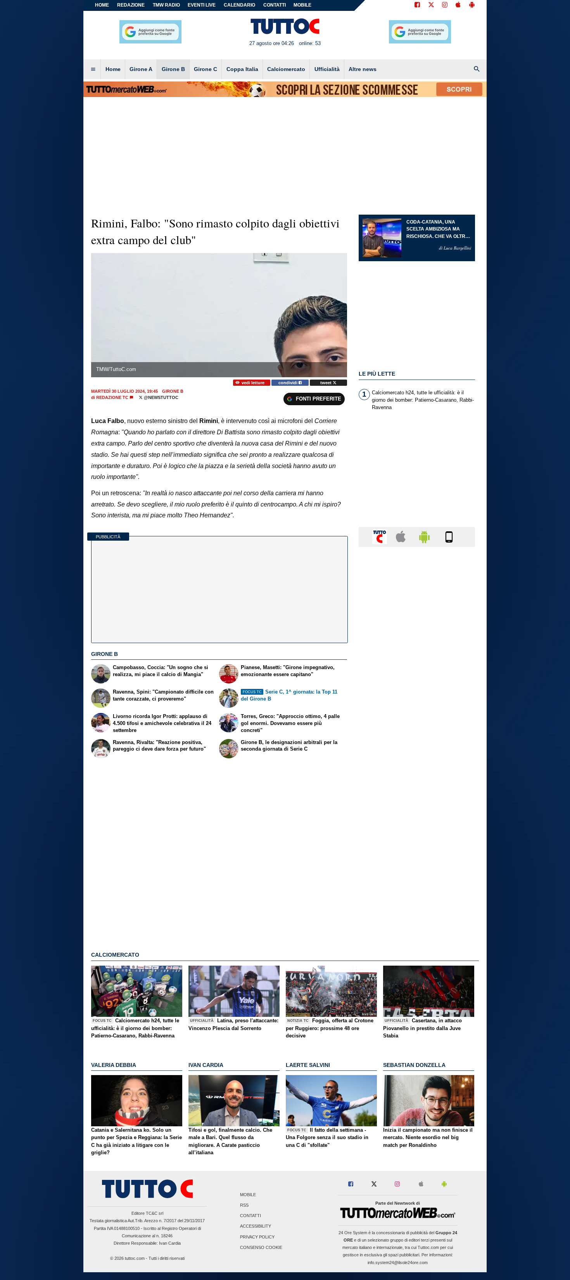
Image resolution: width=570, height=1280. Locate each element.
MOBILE (302, 5)
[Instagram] (445, 5)
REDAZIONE (131, 5)
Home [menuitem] (113, 69)
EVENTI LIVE (202, 5)
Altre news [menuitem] (363, 69)
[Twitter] (431, 5)
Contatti (250, 1216)
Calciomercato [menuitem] (286, 69)
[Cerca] (477, 69)
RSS (244, 1205)
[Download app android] (471, 5)
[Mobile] (449, 536)
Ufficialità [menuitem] (327, 69)
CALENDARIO (239, 5)
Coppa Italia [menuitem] (242, 69)
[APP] (380, 536)
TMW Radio (166, 5)
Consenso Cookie (261, 1247)
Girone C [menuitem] (205, 69)
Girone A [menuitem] (141, 69)
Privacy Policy (257, 1237)
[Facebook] (417, 5)
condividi (288, 382)
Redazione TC (112, 397)
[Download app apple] (458, 5)
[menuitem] (93, 69)
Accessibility (255, 1226)
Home (102, 5)
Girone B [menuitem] (173, 69)
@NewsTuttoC (160, 397)
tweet (326, 382)
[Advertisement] (417, 853)
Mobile (248, 1194)
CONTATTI (274, 5)
